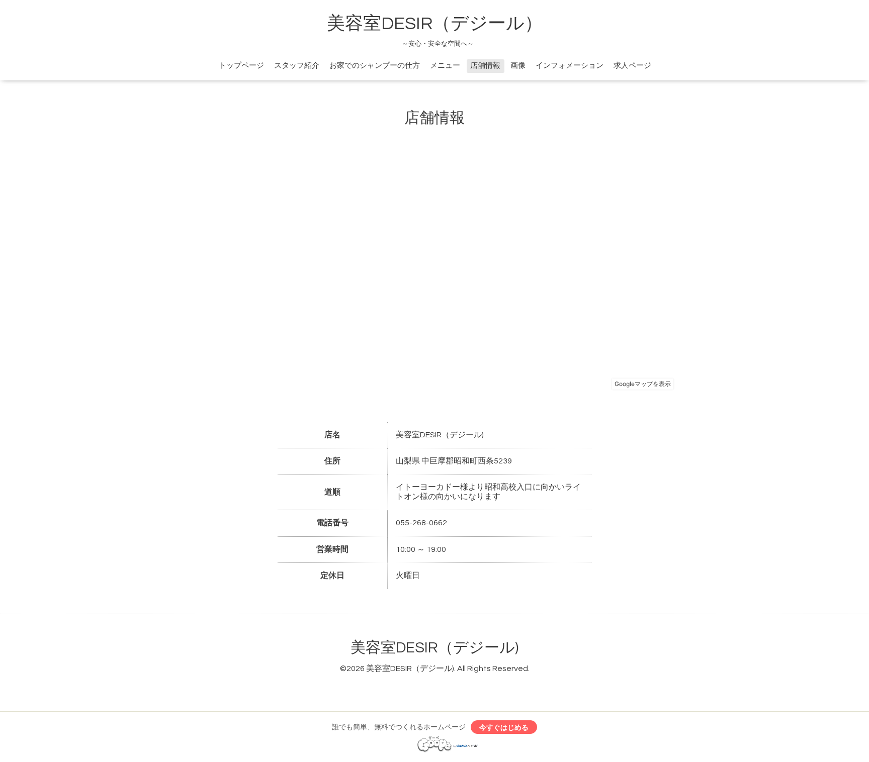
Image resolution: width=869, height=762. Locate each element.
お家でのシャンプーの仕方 (374, 65)
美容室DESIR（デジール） (435, 23)
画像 (518, 65)
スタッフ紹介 (296, 65)
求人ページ (632, 65)
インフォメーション (569, 65)
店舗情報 (485, 65)
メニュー (445, 65)
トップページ (241, 65)
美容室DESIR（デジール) (434, 647)
